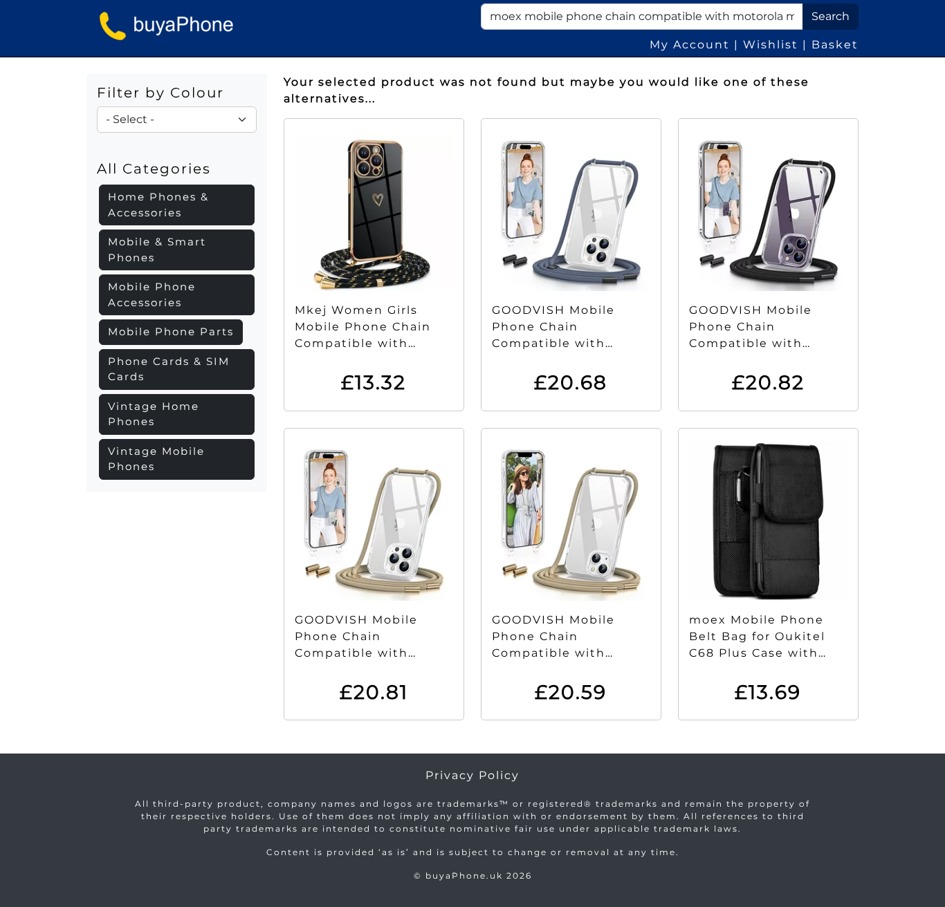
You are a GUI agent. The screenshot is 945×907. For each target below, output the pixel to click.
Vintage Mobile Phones (156, 459)
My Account (690, 44)
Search (830, 16)
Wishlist (770, 44)
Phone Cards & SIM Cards (169, 369)
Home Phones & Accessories (158, 204)
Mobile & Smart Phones (157, 249)
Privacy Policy (472, 775)
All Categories (154, 168)
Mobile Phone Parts (171, 331)
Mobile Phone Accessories (152, 294)
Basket (835, 44)
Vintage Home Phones (153, 414)
